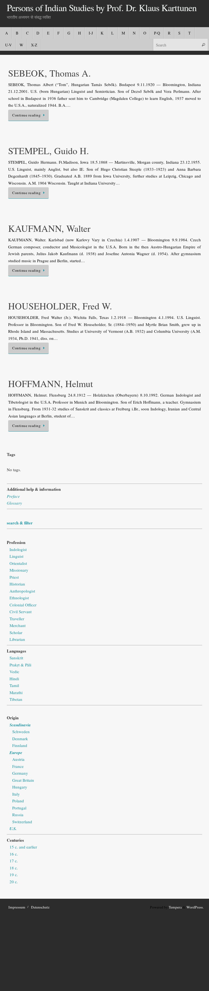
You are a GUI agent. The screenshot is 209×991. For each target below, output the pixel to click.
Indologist (18, 549)
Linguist (16, 556)
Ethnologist (19, 597)
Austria (18, 759)
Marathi (16, 692)
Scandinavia (20, 725)
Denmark (20, 738)
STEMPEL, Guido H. (48, 150)
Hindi (14, 678)
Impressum (16, 907)
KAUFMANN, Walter (49, 228)
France (18, 766)
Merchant (18, 625)
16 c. (14, 854)
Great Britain (23, 780)
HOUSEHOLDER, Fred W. (60, 306)
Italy (16, 794)
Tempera (175, 907)
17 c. (14, 860)
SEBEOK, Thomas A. (49, 73)
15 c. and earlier (23, 847)
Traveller (17, 618)
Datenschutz (40, 907)
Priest (14, 577)
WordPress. (195, 907)
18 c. (14, 867)
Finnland (19, 745)
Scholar (16, 632)
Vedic (14, 671)
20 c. (14, 881)
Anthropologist (22, 591)
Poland (18, 800)
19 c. (14, 874)
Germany (20, 773)
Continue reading (26, 115)
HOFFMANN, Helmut (50, 383)
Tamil (14, 685)
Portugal (19, 807)
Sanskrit (16, 657)
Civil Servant (21, 611)
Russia (17, 814)
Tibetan (16, 699)
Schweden (21, 731)
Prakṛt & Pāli (20, 664)
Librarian (17, 639)
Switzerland (22, 821)
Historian (17, 584)
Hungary (19, 787)
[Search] (203, 44)
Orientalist (18, 563)
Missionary (19, 570)
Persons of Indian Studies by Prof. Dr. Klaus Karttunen (101, 8)
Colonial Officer (23, 604)
